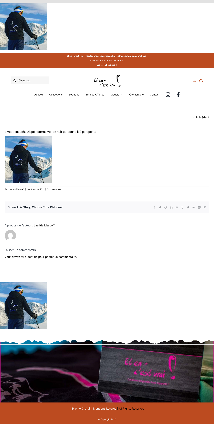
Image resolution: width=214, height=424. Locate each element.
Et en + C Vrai (80, 408)
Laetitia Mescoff (16, 189)
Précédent (202, 117)
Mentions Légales (104, 408)
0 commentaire (54, 189)
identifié (32, 256)
